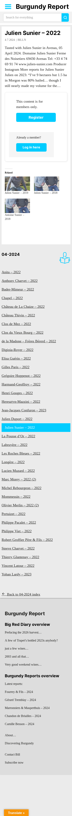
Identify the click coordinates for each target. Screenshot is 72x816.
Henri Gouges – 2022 (17, 393)
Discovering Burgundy (19, 743)
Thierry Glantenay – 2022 (20, 557)
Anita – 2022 (11, 272)
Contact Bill (12, 754)
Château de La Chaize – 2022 (23, 307)
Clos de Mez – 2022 (16, 324)
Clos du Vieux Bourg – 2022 (22, 332)
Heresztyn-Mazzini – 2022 (21, 402)
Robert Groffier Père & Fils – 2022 (27, 540)
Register (36, 117)
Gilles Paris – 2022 (15, 367)
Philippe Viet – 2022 (17, 531)
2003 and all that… (17, 656)
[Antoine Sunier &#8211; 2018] (17, 206)
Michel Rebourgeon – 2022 (21, 488)
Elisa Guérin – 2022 (16, 358)
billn (22, 39)
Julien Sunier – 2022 (33, 33)
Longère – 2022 (13, 462)
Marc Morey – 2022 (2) (19, 479)
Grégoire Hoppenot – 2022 (21, 376)
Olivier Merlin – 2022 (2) (20, 505)
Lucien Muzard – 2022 (18, 471)
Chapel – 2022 (12, 298)
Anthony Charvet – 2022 (20, 281)
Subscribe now (14, 762)
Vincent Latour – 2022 (18, 566)
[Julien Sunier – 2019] (17, 183)
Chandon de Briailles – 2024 (23, 716)
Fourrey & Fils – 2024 (19, 692)
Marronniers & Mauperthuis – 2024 (27, 708)
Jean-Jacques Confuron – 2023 (24, 410)
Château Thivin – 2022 (18, 315)
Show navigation (8, 7)
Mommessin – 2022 (16, 497)
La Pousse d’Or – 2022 (18, 436)
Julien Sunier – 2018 (45, 192)
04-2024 (11, 254)
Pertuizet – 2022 (13, 514)
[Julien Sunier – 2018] (46, 183)
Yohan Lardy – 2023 (16, 574)
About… (10, 735)
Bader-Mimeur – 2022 (18, 289)
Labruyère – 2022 (14, 445)
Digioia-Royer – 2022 (17, 350)
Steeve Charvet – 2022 (18, 548)
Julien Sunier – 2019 (16, 192)
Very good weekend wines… (23, 664)
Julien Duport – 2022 (17, 419)
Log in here (31, 147)
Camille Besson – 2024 (19, 724)
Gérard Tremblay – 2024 (20, 700)
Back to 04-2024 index (23, 594)
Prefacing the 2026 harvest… (23, 632)
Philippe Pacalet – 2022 (19, 522)
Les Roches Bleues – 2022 (21, 453)
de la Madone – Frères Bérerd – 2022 (29, 341)
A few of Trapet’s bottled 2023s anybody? (31, 640)
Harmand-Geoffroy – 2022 (21, 384)
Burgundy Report (42, 6)
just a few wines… (16, 648)
